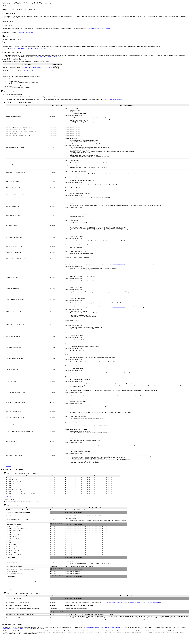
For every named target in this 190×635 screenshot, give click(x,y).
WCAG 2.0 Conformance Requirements (111, 99)
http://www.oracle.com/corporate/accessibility (14, 628)
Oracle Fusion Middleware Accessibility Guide (116, 602)
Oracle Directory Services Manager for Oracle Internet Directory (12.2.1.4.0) (28, 48)
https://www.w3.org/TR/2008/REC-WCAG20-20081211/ (38, 67)
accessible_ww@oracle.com (26, 32)
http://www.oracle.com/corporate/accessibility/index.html (47, 56)
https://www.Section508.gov (28, 70)
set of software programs (119, 264)
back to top (8, 466)
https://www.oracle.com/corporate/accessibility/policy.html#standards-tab (102, 627)
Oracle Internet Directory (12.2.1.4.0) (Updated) (98, 28)
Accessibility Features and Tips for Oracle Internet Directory (144, 602)
